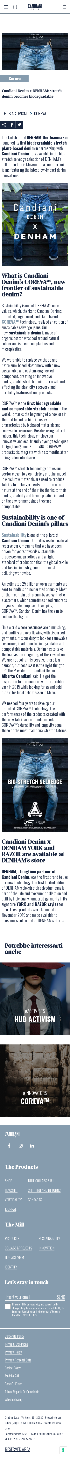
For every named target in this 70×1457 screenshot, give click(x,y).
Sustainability (14, 535)
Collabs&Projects (18, 1247)
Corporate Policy (14, 1336)
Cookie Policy (13, 1367)
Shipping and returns (44, 1190)
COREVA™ (10, 321)
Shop (8, 1180)
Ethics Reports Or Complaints (22, 1391)
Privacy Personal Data (18, 1359)
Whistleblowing (14, 1399)
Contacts (35, 1199)
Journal (10, 1209)
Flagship (11, 1190)
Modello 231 (12, 1375)
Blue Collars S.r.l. (41, 1180)
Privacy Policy (13, 1351)
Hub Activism (14, 1257)
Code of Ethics (13, 1383)
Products (12, 1238)
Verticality (13, 1199)
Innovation (46, 1247)
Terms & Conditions (16, 1344)
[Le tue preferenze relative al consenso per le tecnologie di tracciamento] (63, 1450)
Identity (11, 1266)
